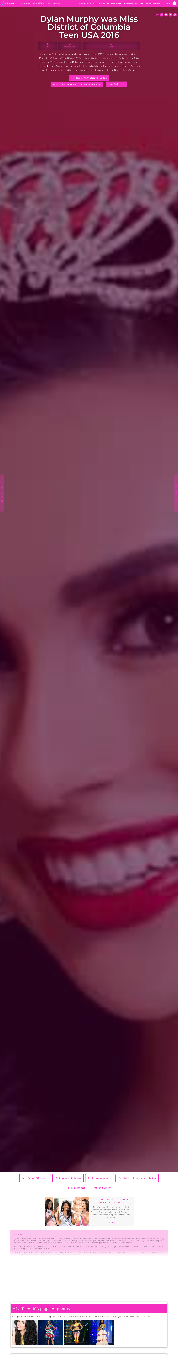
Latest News (85, 4)
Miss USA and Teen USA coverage (43, 3)
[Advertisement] (89, 1280)
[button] (174, 3)
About (167, 4)
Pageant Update (16, 3)
